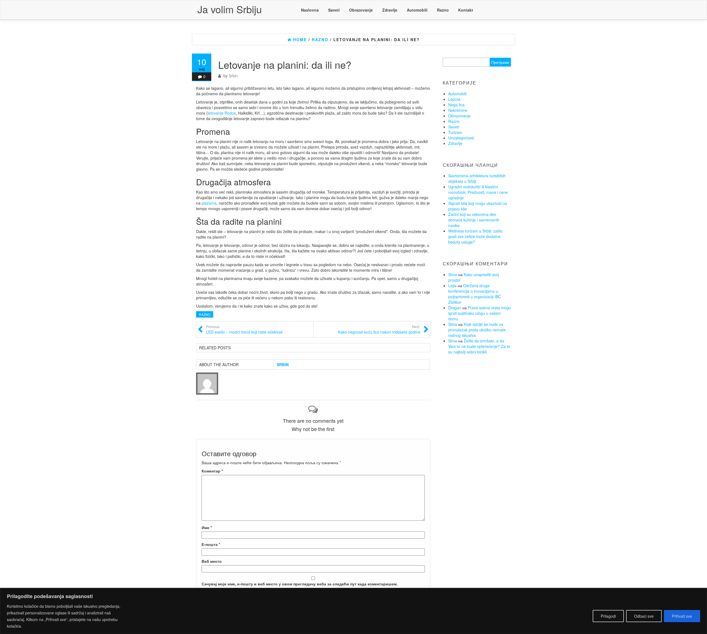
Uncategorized (461, 138)
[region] (353, 611)
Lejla (452, 285)
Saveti (334, 10)
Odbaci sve (644, 616)
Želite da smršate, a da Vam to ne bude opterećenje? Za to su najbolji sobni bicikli (479, 346)
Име (207, 527)
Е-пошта (211, 544)
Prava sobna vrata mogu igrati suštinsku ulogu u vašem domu (479, 313)
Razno (443, 10)
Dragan (454, 307)
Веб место (212, 561)
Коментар (212, 471)
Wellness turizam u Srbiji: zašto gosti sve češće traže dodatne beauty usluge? (475, 236)
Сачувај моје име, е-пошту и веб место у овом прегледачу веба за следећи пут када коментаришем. (300, 584)
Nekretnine (457, 110)
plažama (209, 203)
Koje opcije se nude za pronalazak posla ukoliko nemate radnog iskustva (477, 329)
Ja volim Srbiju (229, 9)
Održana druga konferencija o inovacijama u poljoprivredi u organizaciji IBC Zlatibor (474, 294)
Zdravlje (389, 10)
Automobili (417, 10)
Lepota (454, 99)
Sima (452, 274)
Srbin (233, 75)
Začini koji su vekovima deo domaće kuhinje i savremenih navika (473, 220)
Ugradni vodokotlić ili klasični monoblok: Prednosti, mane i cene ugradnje (478, 192)
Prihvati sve (682, 616)
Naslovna (310, 10)
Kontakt (465, 10)
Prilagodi (608, 616)
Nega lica (456, 104)
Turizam (455, 132)
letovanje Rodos (222, 113)
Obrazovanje (361, 10)
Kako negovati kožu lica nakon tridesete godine (379, 329)
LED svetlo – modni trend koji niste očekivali (244, 329)
